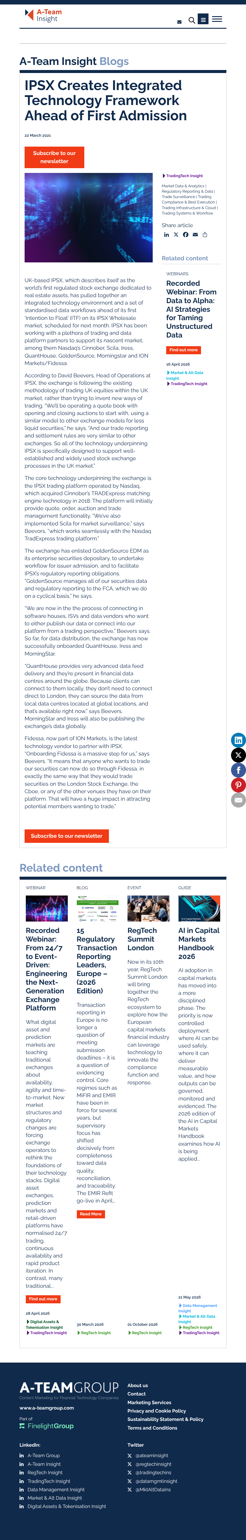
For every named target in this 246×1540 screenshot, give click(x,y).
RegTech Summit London (142, 939)
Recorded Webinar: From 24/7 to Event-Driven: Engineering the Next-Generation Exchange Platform (47, 969)
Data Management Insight (198, 1309)
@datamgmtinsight (156, 1481)
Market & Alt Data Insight (184, 376)
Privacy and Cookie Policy (157, 1411)
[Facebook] (238, 770)
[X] (238, 755)
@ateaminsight (152, 1455)
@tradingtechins (153, 1472)
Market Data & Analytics (183, 186)
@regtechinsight (153, 1464)
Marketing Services (149, 1402)
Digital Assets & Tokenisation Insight (44, 1325)
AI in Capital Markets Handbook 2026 (199, 943)
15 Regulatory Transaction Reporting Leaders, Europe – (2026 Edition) (97, 960)
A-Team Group (44, 1455)
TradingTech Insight (184, 176)
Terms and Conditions (152, 1428)
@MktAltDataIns (153, 1489)
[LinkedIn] (238, 740)
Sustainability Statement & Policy (166, 1419)
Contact (137, 1394)
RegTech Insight (96, 1333)
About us (138, 1385)
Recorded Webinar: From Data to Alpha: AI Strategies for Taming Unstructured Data (191, 309)
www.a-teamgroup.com (47, 1408)
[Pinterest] (238, 785)
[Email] (238, 800)
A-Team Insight (44, 1464)
